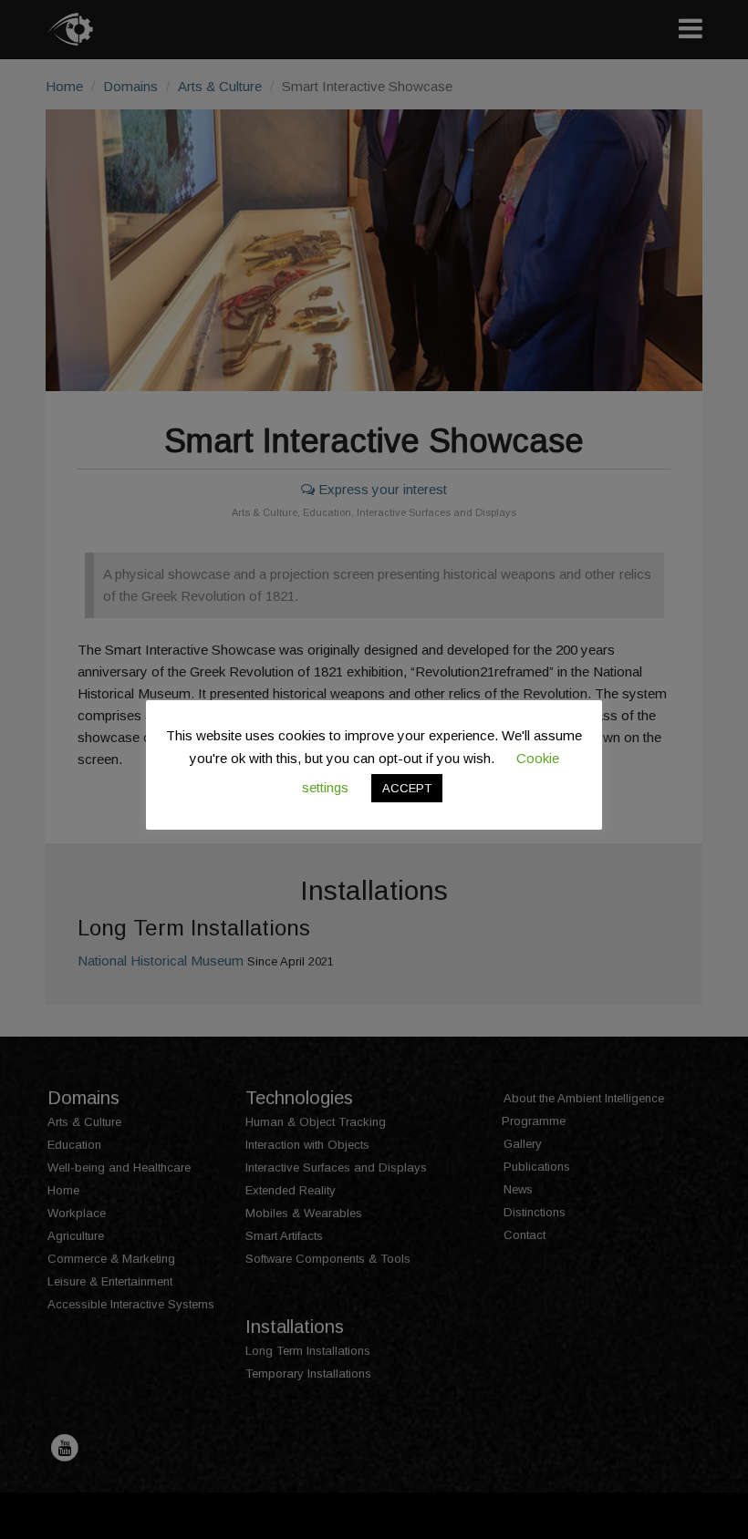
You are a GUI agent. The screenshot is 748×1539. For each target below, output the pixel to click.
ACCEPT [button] (406, 788)
